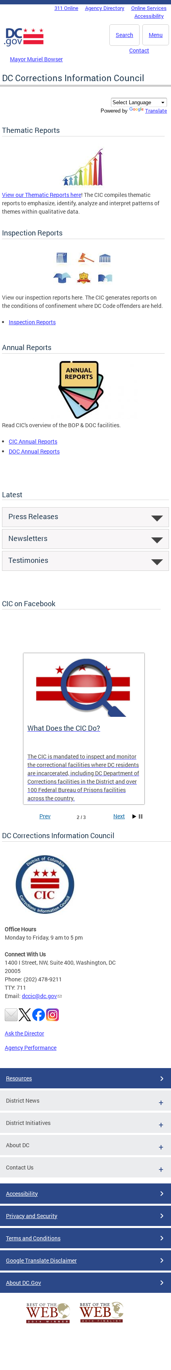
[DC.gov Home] (24, 45)
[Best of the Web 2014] (48, 1323)
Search (124, 35)
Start (134, 816)
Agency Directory (104, 8)
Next (119, 816)
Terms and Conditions (33, 1238)
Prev (45, 816)
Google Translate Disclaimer (41, 1260)
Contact (139, 50)
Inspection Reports (32, 322)
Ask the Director (24, 1033)
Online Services (149, 8)
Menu (156, 35)
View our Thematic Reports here (41, 194)
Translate (156, 110)
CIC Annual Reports (33, 441)
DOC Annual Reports (34, 451)
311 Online (66, 8)
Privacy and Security (31, 1216)
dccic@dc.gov (39, 996)
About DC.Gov (23, 1282)
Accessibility (149, 15)
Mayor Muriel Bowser (36, 59)
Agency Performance (30, 1047)
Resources (19, 1078)
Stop (140, 816)
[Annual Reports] (83, 416)
